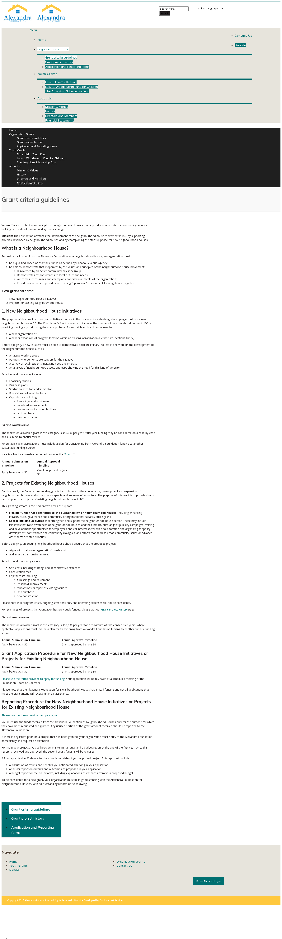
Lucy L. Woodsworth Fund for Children (71, 87)
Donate (240, 45)
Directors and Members (61, 116)
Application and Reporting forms (67, 67)
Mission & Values (56, 106)
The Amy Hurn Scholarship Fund (67, 91)
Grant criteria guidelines (61, 57)
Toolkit (69, 454)
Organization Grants (53, 49)
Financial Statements (59, 120)
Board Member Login (208, 881)
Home (41, 39)
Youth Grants (47, 74)
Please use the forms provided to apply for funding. (33, 679)
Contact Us (243, 35)
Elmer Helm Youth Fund (61, 82)
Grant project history (59, 62)
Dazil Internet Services (111, 900)
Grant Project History (114, 609)
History (50, 111)
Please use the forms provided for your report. (30, 715)
